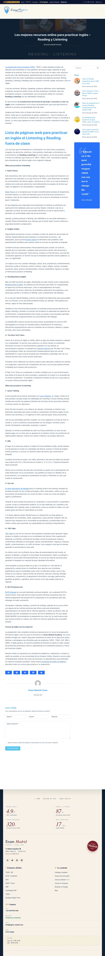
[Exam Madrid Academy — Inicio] (16, 10)
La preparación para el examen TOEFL (20, 67)
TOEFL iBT (9, 872)
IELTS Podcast (10, 592)
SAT (7, 879)
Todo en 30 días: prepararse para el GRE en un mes (90, 81)
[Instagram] (7, 860)
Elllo (55, 446)
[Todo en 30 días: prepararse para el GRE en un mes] (77, 81)
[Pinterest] (25, 672)
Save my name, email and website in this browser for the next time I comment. (33, 742)
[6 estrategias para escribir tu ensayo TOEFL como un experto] (77, 119)
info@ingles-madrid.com (14, 925)
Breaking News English (14, 285)
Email (31, 717)
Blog (56, 890)
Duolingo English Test (13, 898)
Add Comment (12, 724)
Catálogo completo (61, 872)
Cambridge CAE (11, 890)
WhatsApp (99, 2)
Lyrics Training (45, 396)
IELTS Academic (11, 876)
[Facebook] (8, 672)
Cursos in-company (61, 883)
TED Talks (9, 534)
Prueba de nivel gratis (62, 876)
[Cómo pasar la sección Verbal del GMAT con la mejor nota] (77, 131)
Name (9, 717)
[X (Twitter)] (16, 672)
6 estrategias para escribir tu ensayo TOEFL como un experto (91, 120)
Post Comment (12, 748)
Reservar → (64, 2)
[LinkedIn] (33, 672)
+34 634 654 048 (12, 911)
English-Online (31, 240)
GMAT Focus (10, 883)
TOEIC (8, 894)
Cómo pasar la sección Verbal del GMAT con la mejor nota (90, 132)
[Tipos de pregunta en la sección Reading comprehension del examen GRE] (77, 105)
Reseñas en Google (61, 887)
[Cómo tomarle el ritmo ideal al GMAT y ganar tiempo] (77, 93)
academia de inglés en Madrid (53, 662)
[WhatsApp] (41, 672)
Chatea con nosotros (13, 918)
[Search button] (98, 68)
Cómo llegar (10, 932)
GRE (7, 887)
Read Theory (10, 192)
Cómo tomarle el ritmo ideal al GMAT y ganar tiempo (90, 93)
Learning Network (44, 348)
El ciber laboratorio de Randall (17, 488)
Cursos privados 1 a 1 (62, 879)
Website (54, 717)
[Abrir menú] (99, 10)
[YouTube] (12, 860)
